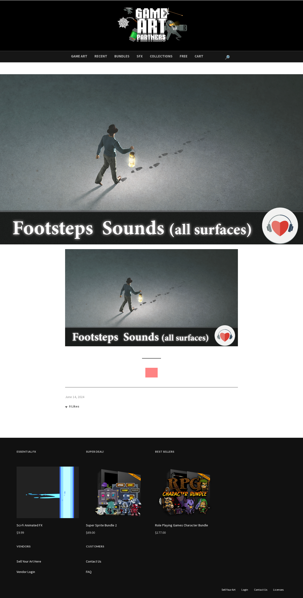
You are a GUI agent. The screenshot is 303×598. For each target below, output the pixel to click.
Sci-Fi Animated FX (29, 525)
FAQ (89, 572)
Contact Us (93, 561)
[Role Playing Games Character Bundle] (186, 492)
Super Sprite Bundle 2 (101, 525)
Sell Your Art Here (29, 561)
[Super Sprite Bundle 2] (117, 492)
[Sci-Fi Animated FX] (48, 492)
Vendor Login (26, 572)
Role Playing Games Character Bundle (181, 525)
